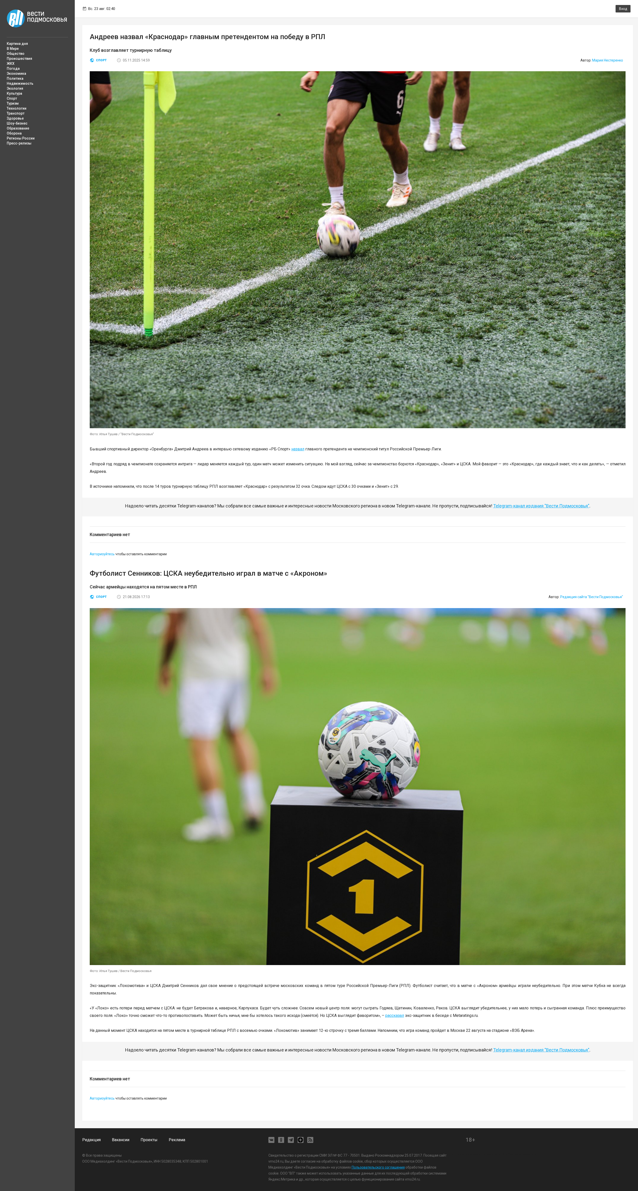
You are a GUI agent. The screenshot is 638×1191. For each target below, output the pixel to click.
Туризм (13, 103)
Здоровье (15, 118)
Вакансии (120, 1139)
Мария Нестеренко (607, 60)
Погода (13, 68)
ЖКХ (10, 64)
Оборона (14, 133)
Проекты (149, 1139)
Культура (14, 93)
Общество (15, 54)
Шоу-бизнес (17, 123)
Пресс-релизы (19, 143)
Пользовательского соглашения (378, 1167)
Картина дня (17, 44)
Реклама (177, 1139)
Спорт (12, 98)
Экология (15, 88)
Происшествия (19, 59)
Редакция (91, 1139)
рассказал (394, 1015)
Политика (15, 78)
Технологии (16, 108)
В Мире (13, 49)
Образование (18, 128)
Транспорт (15, 113)
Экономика (16, 73)
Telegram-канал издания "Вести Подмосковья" (541, 505)
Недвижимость (20, 83)
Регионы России (21, 138)
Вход (623, 9)
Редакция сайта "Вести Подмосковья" (591, 597)
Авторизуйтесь (102, 554)
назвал (297, 449)
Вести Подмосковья (37, 18)
